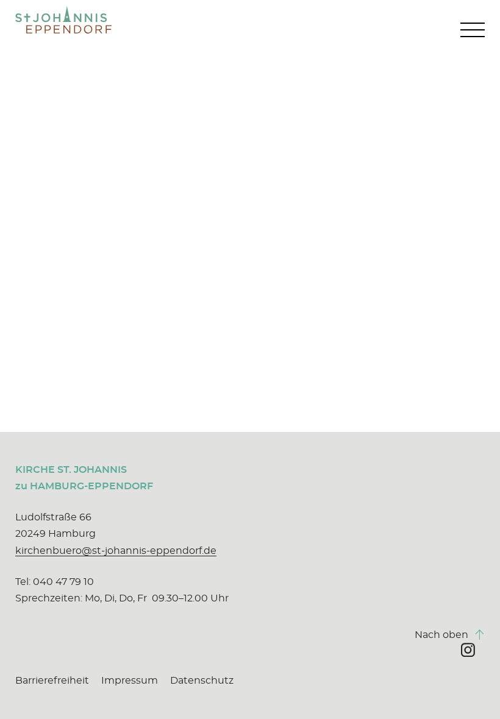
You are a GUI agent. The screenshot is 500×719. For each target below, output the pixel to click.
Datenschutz (202, 680)
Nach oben (450, 634)
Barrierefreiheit (52, 680)
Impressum (129, 680)
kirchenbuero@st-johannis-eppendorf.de (115, 551)
